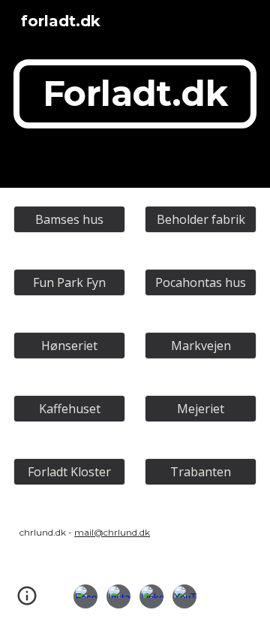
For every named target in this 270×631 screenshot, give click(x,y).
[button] (27, 601)
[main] (135, 93)
